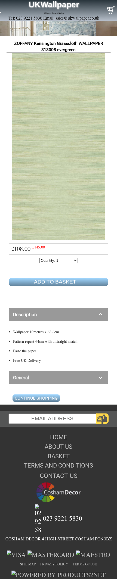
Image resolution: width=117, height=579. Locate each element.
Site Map (28, 564)
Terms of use (85, 564)
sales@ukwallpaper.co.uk (77, 18)
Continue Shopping (36, 398)
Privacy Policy (54, 564)
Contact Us (59, 476)
